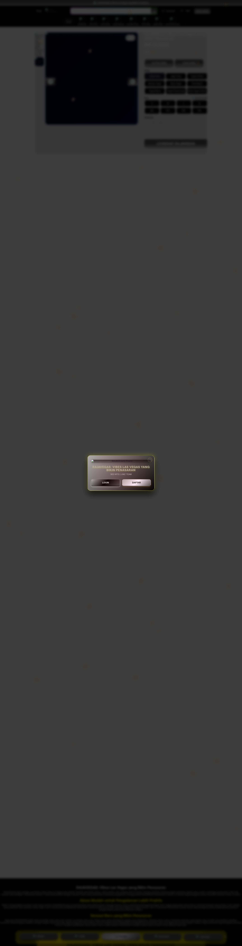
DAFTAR (136, 482)
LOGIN (105, 482)
